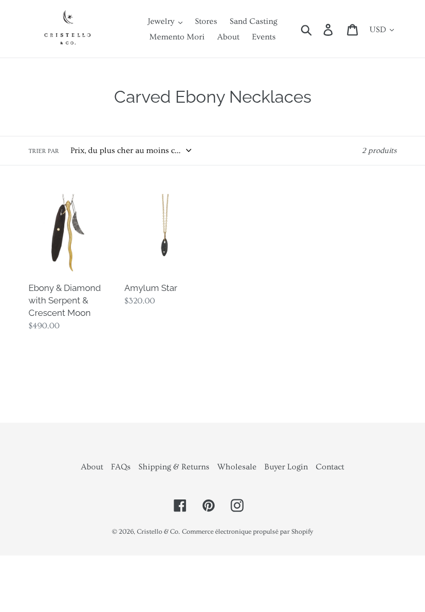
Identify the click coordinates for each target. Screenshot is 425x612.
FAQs (121, 466)
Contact (330, 466)
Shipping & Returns (173, 466)
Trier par (44, 151)
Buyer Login (286, 466)
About (92, 466)
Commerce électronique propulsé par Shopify (247, 531)
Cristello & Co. (158, 531)
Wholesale (237, 466)
